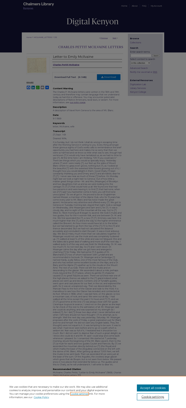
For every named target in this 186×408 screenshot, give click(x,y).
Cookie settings (79, 393)
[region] (93, 392)
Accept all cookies (153, 388)
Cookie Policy (41, 397)
